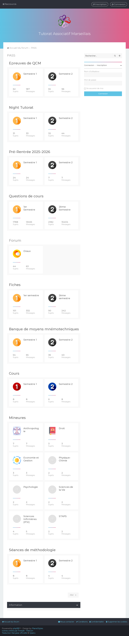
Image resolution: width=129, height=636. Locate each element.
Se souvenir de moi (94, 88)
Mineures (17, 418)
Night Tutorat (21, 107)
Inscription (102, 65)
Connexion (89, 65)
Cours (14, 373)
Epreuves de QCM (25, 63)
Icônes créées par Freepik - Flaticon (17, 631)
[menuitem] (118, 4)
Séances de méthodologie (32, 550)
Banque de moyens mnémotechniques (44, 329)
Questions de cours (26, 196)
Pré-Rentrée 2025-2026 (29, 152)
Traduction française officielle (14, 633)
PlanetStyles (37, 628)
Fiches (15, 285)
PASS (11, 55)
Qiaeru (32, 633)
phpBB (16, 628)
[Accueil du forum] (64, 21)
